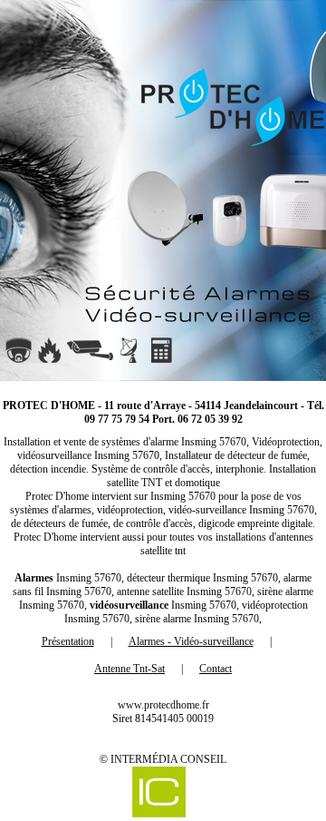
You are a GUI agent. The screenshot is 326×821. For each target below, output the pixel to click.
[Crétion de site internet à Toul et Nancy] (158, 794)
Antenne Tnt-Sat (129, 668)
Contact (215, 668)
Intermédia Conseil (168, 759)
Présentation (68, 641)
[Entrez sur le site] (163, 190)
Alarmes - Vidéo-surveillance (191, 641)
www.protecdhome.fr (163, 705)
